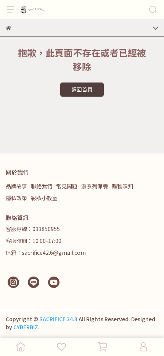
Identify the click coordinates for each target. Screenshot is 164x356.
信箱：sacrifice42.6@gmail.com (46, 252)
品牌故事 (16, 186)
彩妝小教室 (44, 198)
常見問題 (66, 186)
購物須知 (122, 186)
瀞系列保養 (94, 186)
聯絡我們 (41, 186)
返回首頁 (82, 89)
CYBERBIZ (25, 327)
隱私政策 (16, 198)
